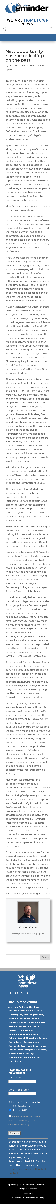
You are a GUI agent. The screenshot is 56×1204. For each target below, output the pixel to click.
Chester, (12, 1011)
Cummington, (15, 1014)
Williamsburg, (15, 1057)
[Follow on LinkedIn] (28, 993)
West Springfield (26, 1050)
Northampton (30, 1034)
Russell (21, 1038)
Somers (43, 1038)
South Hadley (15, 1042)
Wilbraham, (29, 1057)
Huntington (33, 1026)
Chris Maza (14, 65)
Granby (12, 1022)
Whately (29, 1053)
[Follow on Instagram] (16, 993)
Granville (21, 1022)
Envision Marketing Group (33, 1198)
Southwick (14, 1046)
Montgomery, (15, 1034)
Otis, (41, 1034)
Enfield (27, 1018)
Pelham (12, 1038)
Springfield (26, 1046)
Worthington (15, 1061)
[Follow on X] (22, 993)
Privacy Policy (28, 1193)
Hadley (30, 1022)
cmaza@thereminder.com (24, 934)
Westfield (41, 1050)
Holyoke (22, 1026)
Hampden (40, 1022)
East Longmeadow (33, 1014)
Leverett (13, 1030)
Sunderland (39, 1046)
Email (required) (18, 1090)
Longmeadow (26, 1030)
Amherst (23, 1007)
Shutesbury (32, 1038)
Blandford (34, 1007)
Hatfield (12, 1026)
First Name (14, 1077)
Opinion (10, 69)
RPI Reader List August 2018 (22, 1108)
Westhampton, (16, 1053)
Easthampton (15, 1018)
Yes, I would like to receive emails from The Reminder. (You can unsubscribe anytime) (26, 1120)
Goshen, (36, 1018)
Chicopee (37, 1011)
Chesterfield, (24, 1011)
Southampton (31, 1042)
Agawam (13, 1007)
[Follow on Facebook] (10, 993)
